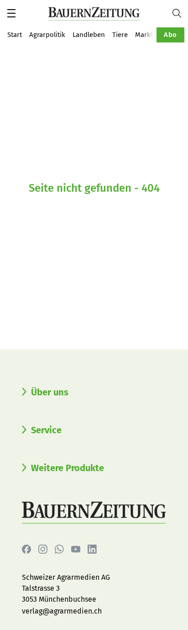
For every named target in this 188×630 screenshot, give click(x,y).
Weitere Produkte (67, 467)
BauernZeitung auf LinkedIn (92, 549)
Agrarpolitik (47, 35)
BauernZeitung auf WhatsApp (59, 549)
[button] (11, 13)
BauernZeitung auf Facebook (26, 549)
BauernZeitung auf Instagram (42, 549)
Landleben (89, 35)
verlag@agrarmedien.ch (62, 611)
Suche (180, 13)
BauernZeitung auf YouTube (75, 549)
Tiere (120, 35)
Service (46, 430)
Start (14, 35)
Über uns (49, 392)
